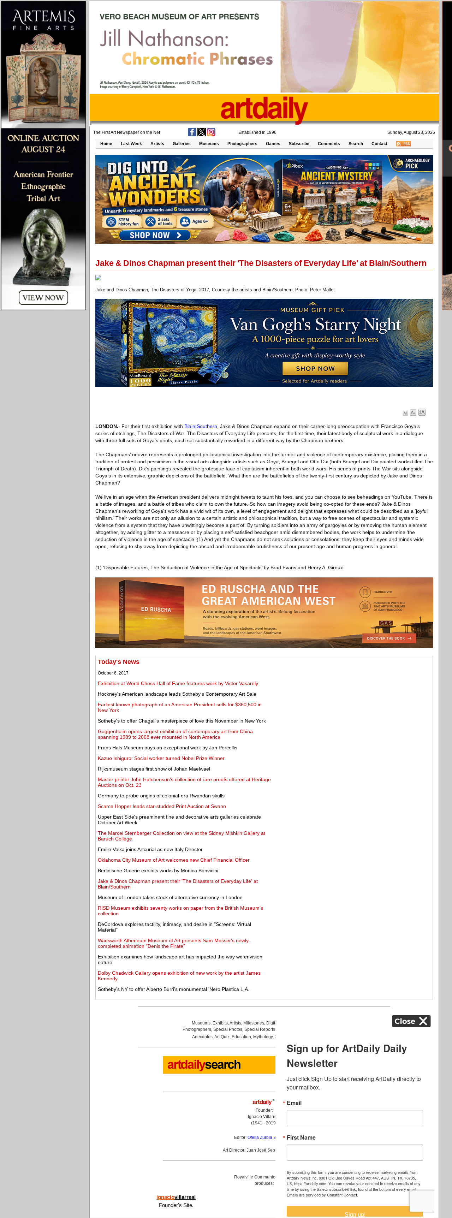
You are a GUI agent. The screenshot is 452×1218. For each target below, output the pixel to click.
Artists (157, 143)
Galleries (182, 143)
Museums (209, 143)
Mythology (263, 1036)
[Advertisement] (352, 707)
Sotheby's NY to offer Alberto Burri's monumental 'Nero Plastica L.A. (173, 989)
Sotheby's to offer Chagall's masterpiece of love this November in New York (182, 721)
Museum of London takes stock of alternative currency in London (170, 897)
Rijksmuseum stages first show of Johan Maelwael (154, 769)
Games (273, 143)
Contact (379, 143)
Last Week (131, 143)
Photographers (242, 143)
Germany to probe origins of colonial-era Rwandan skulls (161, 795)
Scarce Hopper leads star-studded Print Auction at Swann (162, 806)
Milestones (253, 1023)
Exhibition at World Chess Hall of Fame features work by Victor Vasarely (178, 683)
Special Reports (259, 1029)
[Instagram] (211, 134)
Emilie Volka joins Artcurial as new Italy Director (150, 849)
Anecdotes (202, 1036)
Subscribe (299, 143)
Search (356, 143)
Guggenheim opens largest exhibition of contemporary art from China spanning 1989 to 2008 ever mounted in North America (175, 734)
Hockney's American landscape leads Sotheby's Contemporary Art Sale (177, 694)
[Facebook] (192, 134)
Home (106, 143)
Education (241, 1036)
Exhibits (220, 1023)
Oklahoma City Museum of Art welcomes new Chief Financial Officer (174, 860)
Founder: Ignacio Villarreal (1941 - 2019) (264, 1116)
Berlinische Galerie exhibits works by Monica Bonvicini (158, 870)
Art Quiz (222, 1036)
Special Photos (227, 1029)
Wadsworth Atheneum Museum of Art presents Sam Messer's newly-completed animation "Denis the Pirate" (174, 943)
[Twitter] (201, 134)
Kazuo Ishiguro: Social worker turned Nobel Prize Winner (161, 758)
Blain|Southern (200, 426)
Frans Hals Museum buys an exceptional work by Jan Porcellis (167, 747)
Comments (329, 143)
